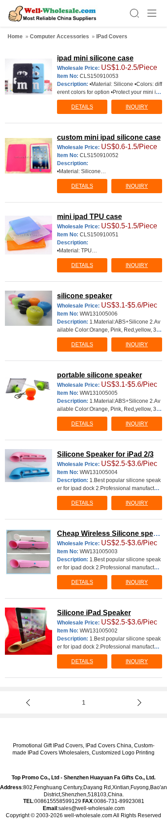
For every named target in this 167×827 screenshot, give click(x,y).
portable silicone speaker (99, 375)
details (82, 107)
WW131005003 (99, 551)
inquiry (137, 107)
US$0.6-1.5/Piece (129, 146)
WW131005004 (99, 472)
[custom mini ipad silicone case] (28, 155)
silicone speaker (84, 296)
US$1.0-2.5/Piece (129, 67)
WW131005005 (99, 393)
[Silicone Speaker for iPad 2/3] (28, 465)
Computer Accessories (59, 36)
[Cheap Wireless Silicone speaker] (28, 552)
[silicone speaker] (28, 308)
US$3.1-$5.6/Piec (129, 305)
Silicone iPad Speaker (94, 612)
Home (15, 36)
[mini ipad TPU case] (28, 235)
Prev (29, 702)
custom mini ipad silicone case (109, 137)
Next (138, 702)
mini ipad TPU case (89, 216)
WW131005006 (99, 314)
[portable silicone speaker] (28, 385)
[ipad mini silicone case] (28, 76)
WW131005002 (99, 631)
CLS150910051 (99, 234)
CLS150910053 (99, 76)
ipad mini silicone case (95, 58)
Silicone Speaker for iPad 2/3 (105, 454)
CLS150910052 (99, 155)
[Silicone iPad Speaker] (28, 631)
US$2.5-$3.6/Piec (129, 463)
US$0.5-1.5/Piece (129, 226)
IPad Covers (111, 36)
